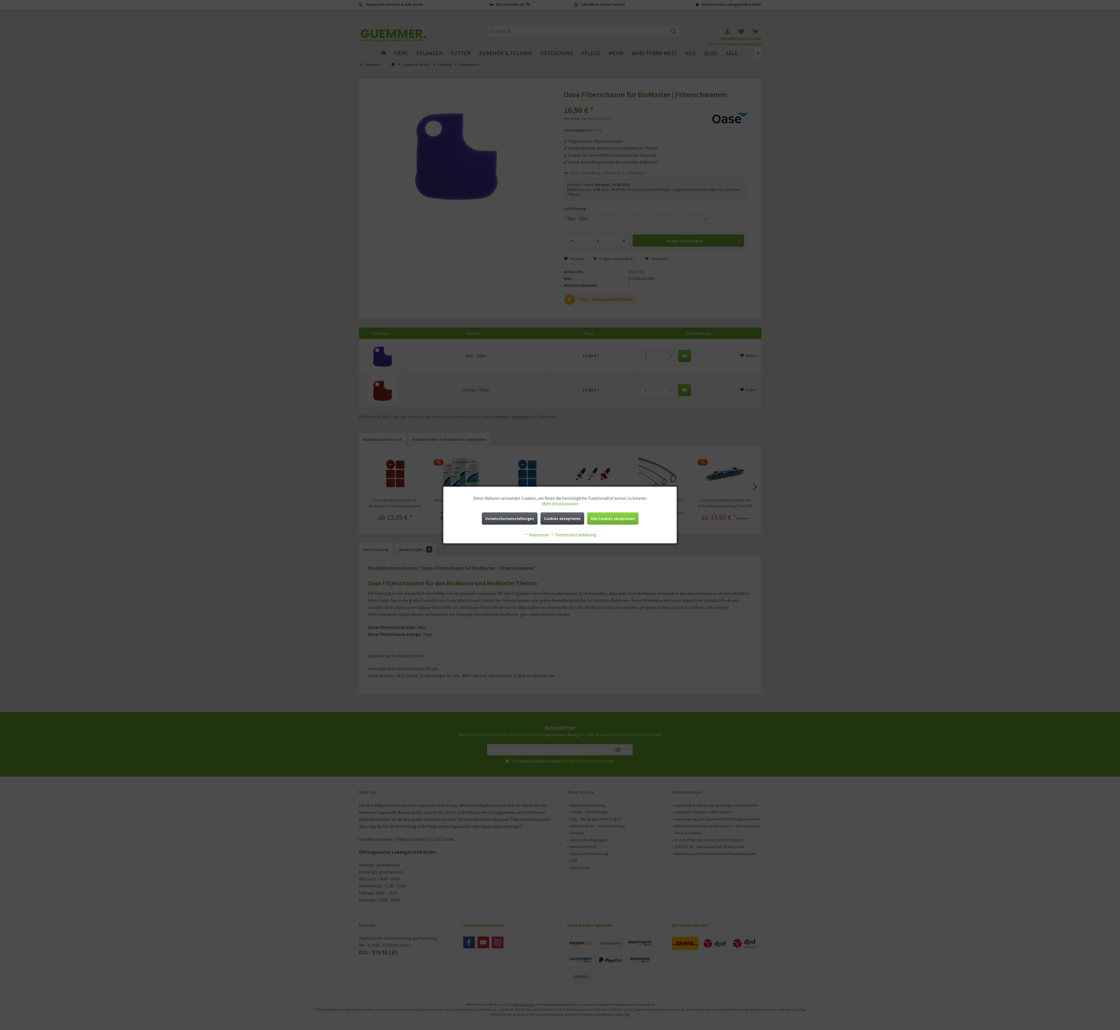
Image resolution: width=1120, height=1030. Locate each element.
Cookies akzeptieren (562, 518)
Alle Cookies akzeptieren (613, 518)
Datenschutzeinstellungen (509, 518)
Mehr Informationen (560, 504)
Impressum (538, 534)
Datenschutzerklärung (575, 534)
